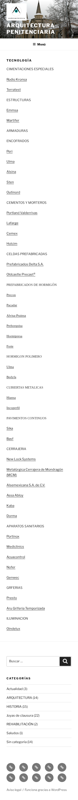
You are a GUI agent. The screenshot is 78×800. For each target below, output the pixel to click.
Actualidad (14, 689)
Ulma (10, 162)
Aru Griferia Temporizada (25, 608)
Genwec (12, 578)
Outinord (13, 192)
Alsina (11, 172)
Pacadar (11, 305)
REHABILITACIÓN (19, 724)
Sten (10, 182)
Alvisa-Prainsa (16, 315)
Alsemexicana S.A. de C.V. (25, 485)
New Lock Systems (21, 459)
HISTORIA (14, 707)
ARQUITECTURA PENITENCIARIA (30, 28)
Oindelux (13, 629)
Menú (41, 44)
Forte (9, 346)
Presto (11, 598)
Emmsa (12, 110)
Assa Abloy (14, 495)
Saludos (12, 733)
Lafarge (12, 223)
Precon (11, 295)
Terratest (13, 90)
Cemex (12, 233)
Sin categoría (16, 742)
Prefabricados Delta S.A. (25, 264)
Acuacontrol (15, 557)
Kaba (10, 506)
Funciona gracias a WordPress (46, 790)
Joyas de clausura (19, 715)
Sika (9, 428)
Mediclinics (15, 547)
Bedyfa (11, 377)
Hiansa (11, 397)
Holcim (11, 244)
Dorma (11, 516)
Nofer (10, 567)
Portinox (12, 536)
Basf (9, 439)
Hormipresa (14, 336)
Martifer (12, 120)
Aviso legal (13, 790)
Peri (9, 151)
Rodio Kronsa (16, 79)
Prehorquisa (14, 325)
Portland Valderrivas (21, 213)
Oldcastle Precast (20, 274)
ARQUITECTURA (19, 698)
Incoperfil (13, 408)
